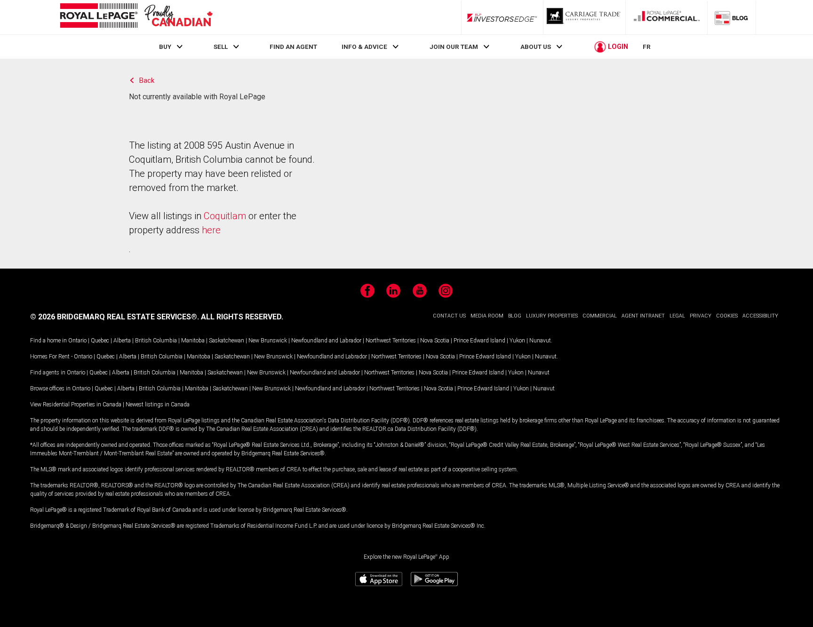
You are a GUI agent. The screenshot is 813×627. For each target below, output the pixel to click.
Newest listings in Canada (158, 404)
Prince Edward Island (479, 340)
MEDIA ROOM (486, 316)
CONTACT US (449, 316)
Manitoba (193, 340)
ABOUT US (535, 46)
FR (647, 46)
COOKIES (727, 316)
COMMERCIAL (599, 316)
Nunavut (540, 340)
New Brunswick (267, 340)
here (211, 230)
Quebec (100, 340)
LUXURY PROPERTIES (552, 316)
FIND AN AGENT (293, 46)
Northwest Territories (391, 340)
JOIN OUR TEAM (454, 46)
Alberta (122, 340)
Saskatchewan (226, 340)
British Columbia (156, 340)
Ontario (77, 340)
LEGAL (677, 316)
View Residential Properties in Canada (75, 404)
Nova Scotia (434, 340)
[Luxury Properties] (584, 17)
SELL (221, 46)
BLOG (514, 316)
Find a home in (48, 340)
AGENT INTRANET (643, 316)
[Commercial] (666, 17)
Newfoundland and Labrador (326, 340)
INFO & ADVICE (364, 46)
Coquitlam (225, 216)
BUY (165, 46)
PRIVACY (700, 316)
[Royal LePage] (136, 17)
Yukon (517, 340)
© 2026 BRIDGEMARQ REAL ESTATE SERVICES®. (114, 316)
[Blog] (731, 17)
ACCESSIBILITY (760, 316)
